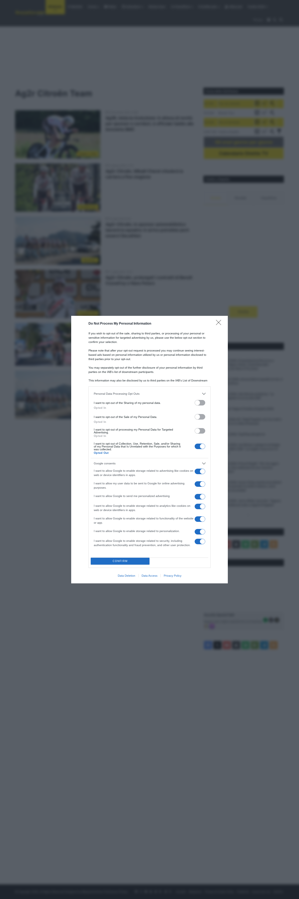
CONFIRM (120, 561)
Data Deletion (126, 575)
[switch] (200, 402)
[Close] (220, 324)
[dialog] (149, 449)
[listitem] (149, 394)
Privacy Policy (172, 575)
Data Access (149, 575)
